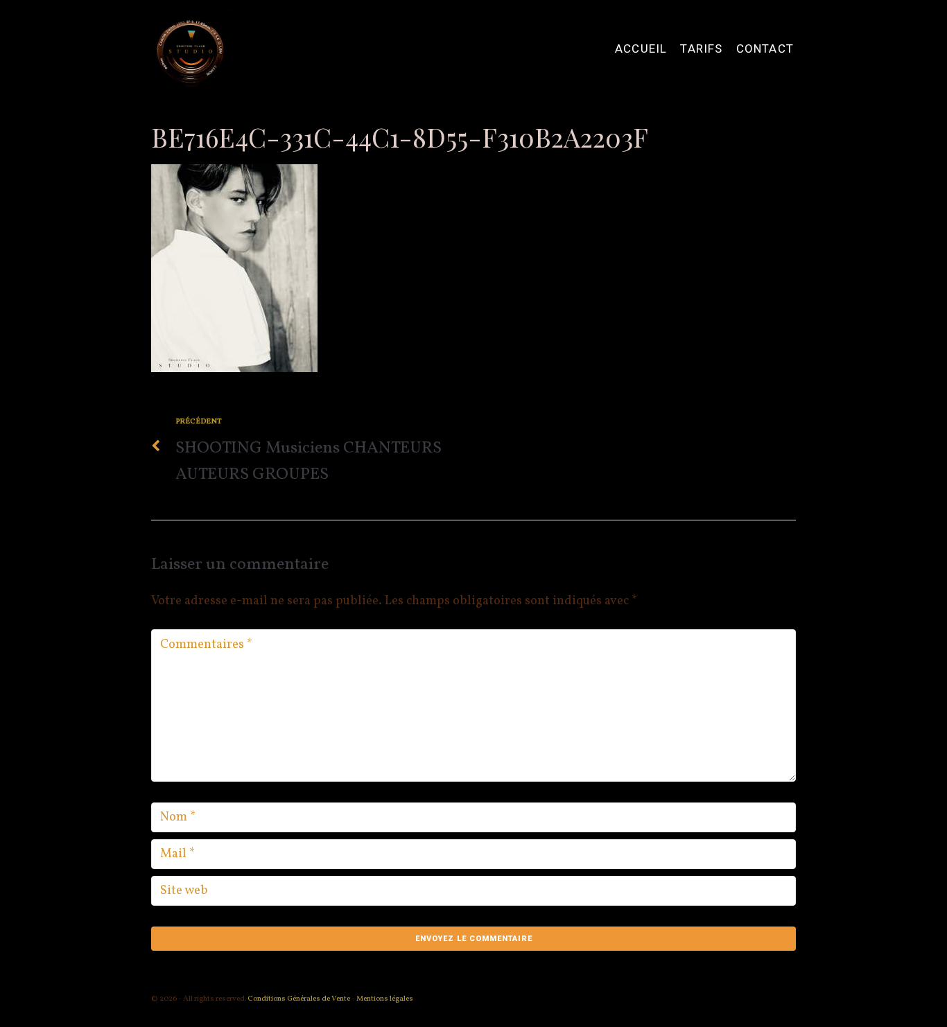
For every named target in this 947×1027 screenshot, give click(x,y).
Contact (765, 49)
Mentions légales (384, 999)
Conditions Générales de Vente (298, 999)
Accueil (641, 49)
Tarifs (701, 49)
